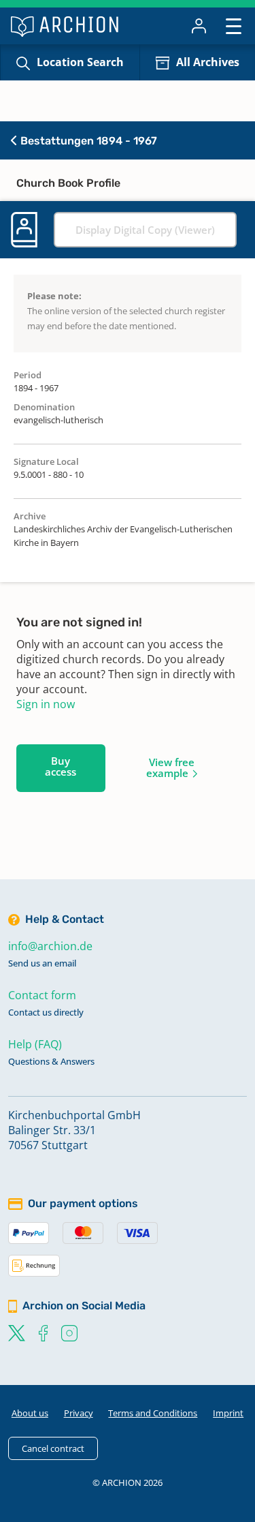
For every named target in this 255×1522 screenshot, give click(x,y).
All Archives (207, 62)
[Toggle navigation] (234, 25)
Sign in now (45, 704)
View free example (170, 767)
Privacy (78, 1413)
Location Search (80, 62)
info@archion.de (50, 946)
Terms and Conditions (152, 1413)
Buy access (60, 766)
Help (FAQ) (35, 1044)
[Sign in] (199, 25)
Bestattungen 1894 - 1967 (87, 140)
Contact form (42, 995)
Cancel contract (53, 1448)
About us (30, 1413)
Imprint (228, 1413)
